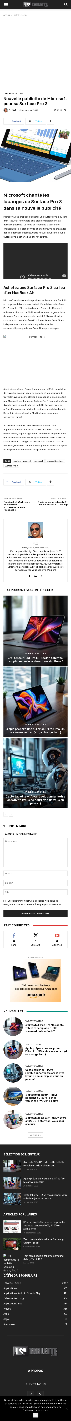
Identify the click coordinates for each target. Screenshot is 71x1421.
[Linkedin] (35, 575)
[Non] (66, 1408)
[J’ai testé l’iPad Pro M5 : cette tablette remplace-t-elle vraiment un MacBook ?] (35, 631)
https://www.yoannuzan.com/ (35, 548)
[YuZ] (6, 110)
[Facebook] (29, 575)
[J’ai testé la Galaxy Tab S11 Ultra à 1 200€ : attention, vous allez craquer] (13, 1119)
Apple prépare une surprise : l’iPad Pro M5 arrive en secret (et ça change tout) (35, 730)
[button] (5, 4)
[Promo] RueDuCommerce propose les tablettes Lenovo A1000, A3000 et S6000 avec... (44, 1225)
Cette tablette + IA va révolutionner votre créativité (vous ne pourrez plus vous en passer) (35, 800)
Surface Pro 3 (11, 465)
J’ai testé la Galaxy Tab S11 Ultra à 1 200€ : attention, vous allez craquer (46, 1121)
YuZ (14, 110)
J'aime (14, 933)
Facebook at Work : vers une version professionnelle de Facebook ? (16, 506)
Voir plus (34, 1135)
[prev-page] (5, 814)
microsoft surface (55, 461)
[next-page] (11, 814)
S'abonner (57, 933)
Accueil (6, 15)
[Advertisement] (35, 53)
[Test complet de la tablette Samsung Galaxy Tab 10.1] (12, 1244)
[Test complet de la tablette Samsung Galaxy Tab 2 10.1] (12, 1265)
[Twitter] (41, 575)
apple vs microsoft (22, 461)
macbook (38, 461)
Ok (35, 1415)
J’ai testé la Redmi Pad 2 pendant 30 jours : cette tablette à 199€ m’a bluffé (41, 1097)
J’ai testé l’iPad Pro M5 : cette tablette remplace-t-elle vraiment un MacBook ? (35, 659)
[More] (50, 121)
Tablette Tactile (20, 15)
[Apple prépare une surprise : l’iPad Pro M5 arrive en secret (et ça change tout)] (35, 702)
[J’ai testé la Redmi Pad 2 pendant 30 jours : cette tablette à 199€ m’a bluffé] (13, 1096)
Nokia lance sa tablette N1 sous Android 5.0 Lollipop (53, 503)
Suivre (35, 933)
